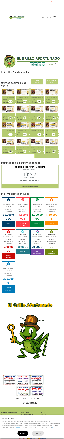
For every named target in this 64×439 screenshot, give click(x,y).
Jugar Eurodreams (37, 252)
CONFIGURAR (17, 427)
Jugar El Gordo (23, 224)
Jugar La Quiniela (8, 256)
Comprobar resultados (30, 186)
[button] (4, 64)
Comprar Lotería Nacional (8, 289)
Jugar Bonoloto (51, 252)
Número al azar (52, 81)
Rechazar (38, 433)
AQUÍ (53, 427)
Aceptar (23, 433)
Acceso (45, 17)
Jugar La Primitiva (37, 224)
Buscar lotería (37, 81)
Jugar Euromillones (8, 224)
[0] (51, 17)
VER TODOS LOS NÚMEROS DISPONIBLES (46, 156)
